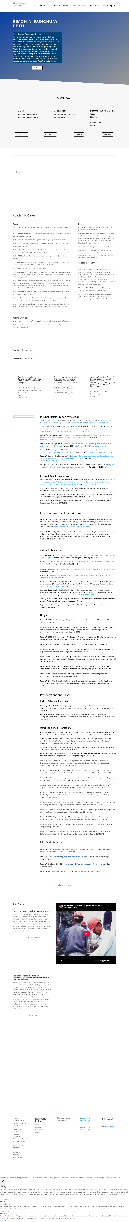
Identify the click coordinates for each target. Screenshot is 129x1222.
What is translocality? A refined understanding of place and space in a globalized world (82, 681)
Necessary (5, 1202)
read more (37, 68)
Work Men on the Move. (47, 61)
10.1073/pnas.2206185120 (93, 484)
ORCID (92, 126)
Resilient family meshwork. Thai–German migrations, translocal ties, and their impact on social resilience (65, 380)
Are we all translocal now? (61, 674)
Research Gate (95, 123)
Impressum (38, 1127)
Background (50, 134)
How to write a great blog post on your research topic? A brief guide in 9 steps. (80, 620)
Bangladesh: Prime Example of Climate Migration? (69, 649)
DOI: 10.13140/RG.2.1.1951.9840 (52, 586)
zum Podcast (32, 1015)
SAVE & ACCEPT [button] (5, 1221)
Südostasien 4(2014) (75, 601)
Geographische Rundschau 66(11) (51, 503)
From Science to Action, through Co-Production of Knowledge (73, 666)
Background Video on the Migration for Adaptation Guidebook (74, 849)
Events (73, 6)
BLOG (65, 6)
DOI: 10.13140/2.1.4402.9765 (88, 595)
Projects (57, 6)
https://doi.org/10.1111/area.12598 (99, 452)
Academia (94, 120)
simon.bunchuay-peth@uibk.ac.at (27, 114)
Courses (81, 6)
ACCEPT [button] (121, 1178)
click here (63, 117)
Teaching (107, 134)
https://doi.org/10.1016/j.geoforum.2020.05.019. (90, 446)
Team (49, 6)
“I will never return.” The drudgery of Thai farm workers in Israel (75, 637)
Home (35, 6)
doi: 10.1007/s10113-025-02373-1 (80, 431)
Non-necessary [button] (5, 1211)
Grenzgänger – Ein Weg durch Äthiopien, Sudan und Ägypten (85, 864)
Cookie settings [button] (111, 1178)
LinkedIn (93, 117)
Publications (94, 6)
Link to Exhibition (32, 937)
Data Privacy (39, 1129)
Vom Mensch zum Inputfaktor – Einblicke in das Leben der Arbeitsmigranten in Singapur (83, 569)
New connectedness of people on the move (68, 644)
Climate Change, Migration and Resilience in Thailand (71, 857)
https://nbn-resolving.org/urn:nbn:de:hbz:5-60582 (71, 527)
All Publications (64, 885)
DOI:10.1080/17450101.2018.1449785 (54, 461)
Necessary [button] (3, 1199)
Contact (105, 6)
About (42, 6)
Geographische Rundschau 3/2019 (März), (69, 497)
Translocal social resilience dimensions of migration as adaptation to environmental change (30, 380)
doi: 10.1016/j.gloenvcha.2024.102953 (101, 423)
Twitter (92, 114)
